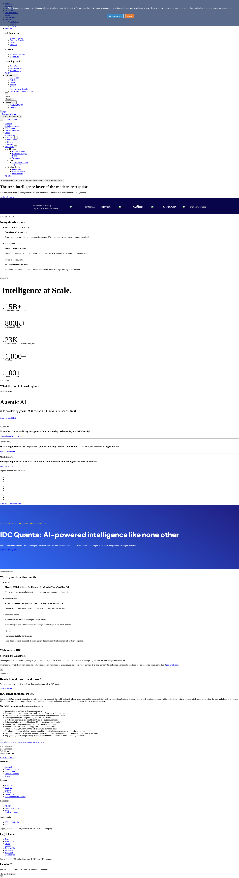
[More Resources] (15, 146)
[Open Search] (6, 93)
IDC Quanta (10, 771)
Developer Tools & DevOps (16, 491)
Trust (7, 839)
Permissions (9, 850)
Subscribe (9, 853)
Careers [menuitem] (10, 142)
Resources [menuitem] (8, 28)
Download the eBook (13, 612)
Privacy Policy (10, 841)
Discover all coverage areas (11, 504)
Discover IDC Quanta (8, 550)
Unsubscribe (10, 855)
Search (7, 96)
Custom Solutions (12, 774)
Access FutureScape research (11, 436)
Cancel (3, 874)
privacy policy (69, 8)
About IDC (9, 785)
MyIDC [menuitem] (8, 73)
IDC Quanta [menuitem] (10, 128)
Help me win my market (15, 241)
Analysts (8, 788)
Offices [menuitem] (13, 26)
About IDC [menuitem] (9, 137)
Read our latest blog (8, 418)
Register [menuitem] (13, 107)
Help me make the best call (16, 258)
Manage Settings (115, 16)
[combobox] (22, 96)
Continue (11, 874)
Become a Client (9, 114)
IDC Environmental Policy (15, 797)
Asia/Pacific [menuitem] (14, 80)
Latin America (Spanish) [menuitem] (19, 89)
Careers (8, 790)
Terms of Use (10, 848)
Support (8, 846)
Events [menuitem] (7, 133)
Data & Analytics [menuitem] (12, 126)
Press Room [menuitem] (12, 140)
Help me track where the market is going (21, 274)
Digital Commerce (12, 497)
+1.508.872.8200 (7, 757)
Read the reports (6, 466)
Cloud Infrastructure (13, 477)
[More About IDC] (16, 137)
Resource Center (11, 813)
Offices (8, 792)
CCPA (7, 844)
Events (7, 776)
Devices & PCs (11, 486)
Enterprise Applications (14, 484)
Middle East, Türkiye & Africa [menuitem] (22, 91)
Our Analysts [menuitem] (10, 135)
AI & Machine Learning (14, 475)
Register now (10, 596)
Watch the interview (8, 451)
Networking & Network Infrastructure (20, 493)
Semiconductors (11, 482)
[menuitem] (18, 151)
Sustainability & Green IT (15, 499)
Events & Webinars (12, 808)
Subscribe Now (6, 688)
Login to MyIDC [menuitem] (16, 105)
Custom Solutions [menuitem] (12, 130)
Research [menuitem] (8, 124)
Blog (7, 810)
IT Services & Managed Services (18, 495)
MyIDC (8, 806)
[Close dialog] (1, 119)
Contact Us (9, 794)
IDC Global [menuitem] (14, 78)
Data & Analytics (12, 769)
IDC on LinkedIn (12, 822)
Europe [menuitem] (13, 84)
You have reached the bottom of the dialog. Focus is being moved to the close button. (32, 180)
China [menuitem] (12, 82)
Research (8, 767)
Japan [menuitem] (12, 87)
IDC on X (9, 824)
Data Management (12, 488)
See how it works (7, 197)
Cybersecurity (10, 479)
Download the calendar (14, 645)
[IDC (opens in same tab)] (3, 111)
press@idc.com (172, 665)
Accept (129, 16)
